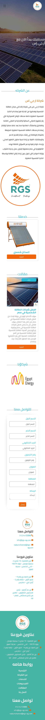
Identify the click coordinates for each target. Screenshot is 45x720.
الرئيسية (22, 670)
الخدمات (23, 679)
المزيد (21, 256)
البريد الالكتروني (29, 442)
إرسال (22, 504)
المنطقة (32, 478)
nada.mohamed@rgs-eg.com (23, 546)
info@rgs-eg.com (24, 540)
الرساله (33, 490)
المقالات (22, 688)
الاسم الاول (31, 418)
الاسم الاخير (31, 430)
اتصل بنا (22, 692)
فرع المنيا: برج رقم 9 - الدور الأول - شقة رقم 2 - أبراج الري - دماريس (21, 649)
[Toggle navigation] (4, 6)
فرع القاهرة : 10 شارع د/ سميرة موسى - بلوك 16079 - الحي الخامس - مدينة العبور (22, 642)
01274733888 (25, 535)
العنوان (32, 466)
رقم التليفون (30, 454)
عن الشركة (22, 675)
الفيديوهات (22, 683)
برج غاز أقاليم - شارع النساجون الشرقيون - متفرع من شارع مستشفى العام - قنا (21, 656)
